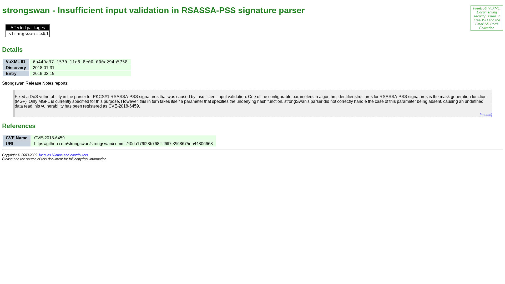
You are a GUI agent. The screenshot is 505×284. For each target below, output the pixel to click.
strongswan (22, 33)
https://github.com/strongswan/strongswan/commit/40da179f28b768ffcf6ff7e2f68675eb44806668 (123, 143)
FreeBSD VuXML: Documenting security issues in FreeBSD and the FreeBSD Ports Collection (487, 18)
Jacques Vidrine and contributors (63, 155)
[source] (486, 115)
